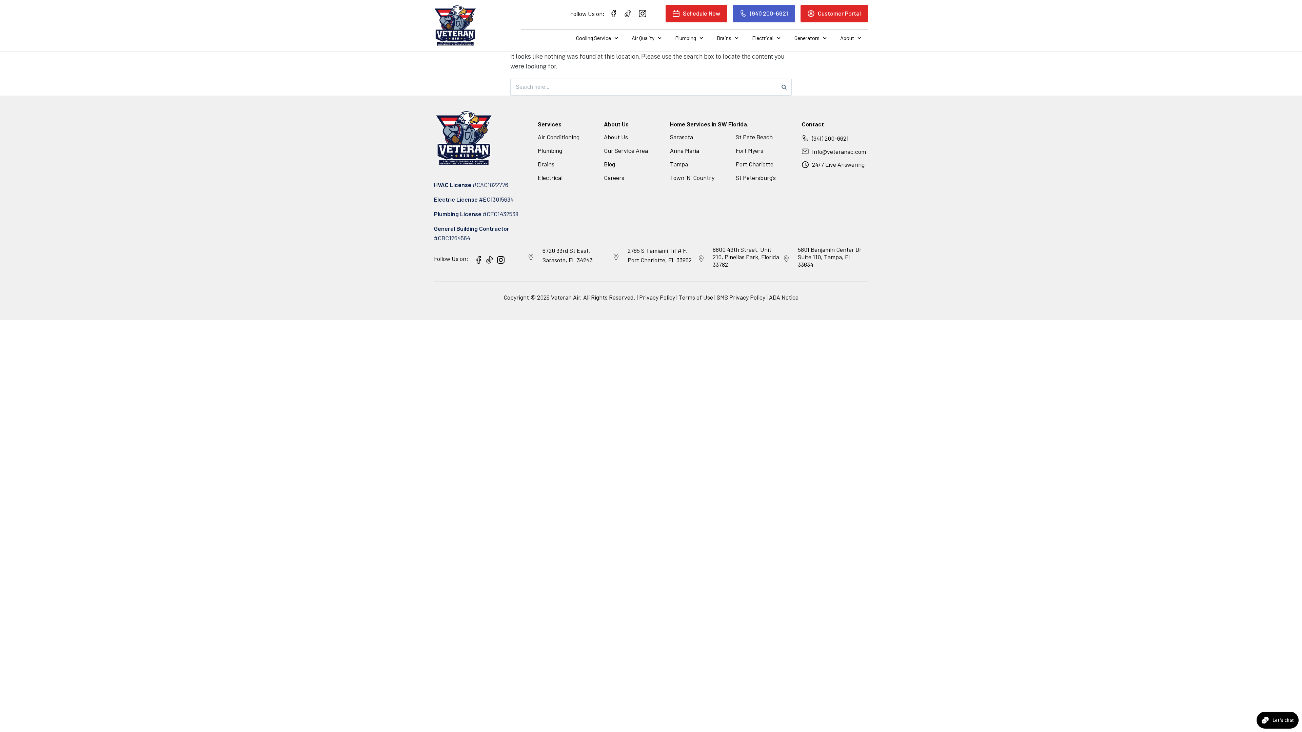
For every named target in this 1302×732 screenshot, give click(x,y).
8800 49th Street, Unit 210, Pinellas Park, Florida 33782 (746, 257)
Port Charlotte (754, 164)
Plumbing (685, 38)
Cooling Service (593, 38)
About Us (616, 137)
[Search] (784, 87)
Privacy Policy (657, 297)
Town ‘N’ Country (692, 177)
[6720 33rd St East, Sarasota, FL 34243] (531, 257)
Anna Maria (684, 150)
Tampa (679, 164)
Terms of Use (696, 297)
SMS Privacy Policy (741, 297)
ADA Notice (783, 297)
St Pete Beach (754, 137)
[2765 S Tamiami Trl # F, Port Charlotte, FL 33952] (616, 257)
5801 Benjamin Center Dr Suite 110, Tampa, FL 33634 (830, 257)
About (847, 38)
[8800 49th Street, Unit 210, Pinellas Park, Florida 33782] (701, 259)
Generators (807, 38)
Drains (724, 38)
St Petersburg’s (756, 177)
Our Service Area (626, 150)
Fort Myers (749, 150)
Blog (609, 164)
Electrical (762, 38)
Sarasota (681, 137)
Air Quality (643, 38)
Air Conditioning (558, 137)
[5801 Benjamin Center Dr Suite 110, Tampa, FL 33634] (786, 259)
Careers (614, 177)
